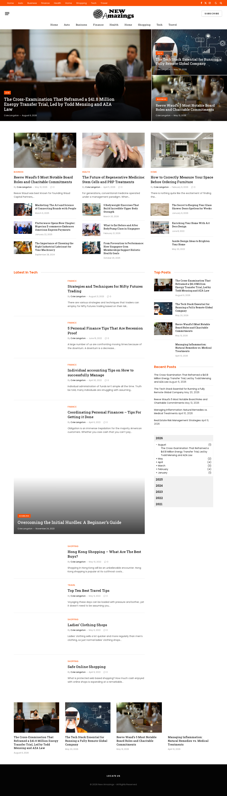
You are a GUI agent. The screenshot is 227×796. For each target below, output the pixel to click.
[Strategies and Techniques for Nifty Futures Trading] (38, 295)
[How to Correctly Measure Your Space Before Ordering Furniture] (182, 150)
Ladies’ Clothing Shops (87, 624)
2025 (159, 479)
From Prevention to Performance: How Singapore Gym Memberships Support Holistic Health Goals (124, 248)
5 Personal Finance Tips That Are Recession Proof (105, 330)
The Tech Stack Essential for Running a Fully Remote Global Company (188, 61)
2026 (159, 438)
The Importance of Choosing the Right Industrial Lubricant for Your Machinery (54, 247)
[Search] (220, 3)
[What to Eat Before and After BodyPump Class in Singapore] (91, 229)
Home (10, 3)
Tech (93, 3)
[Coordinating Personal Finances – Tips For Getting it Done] (38, 421)
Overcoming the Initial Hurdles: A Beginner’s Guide (69, 522)
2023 (159, 492)
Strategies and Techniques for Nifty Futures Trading (105, 289)
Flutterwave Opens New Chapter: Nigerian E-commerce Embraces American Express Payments (55, 226)
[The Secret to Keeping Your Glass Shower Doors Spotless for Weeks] (160, 209)
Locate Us (113, 776)
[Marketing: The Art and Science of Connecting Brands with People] (23, 209)
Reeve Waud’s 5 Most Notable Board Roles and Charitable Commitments (185, 107)
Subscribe (212, 13)
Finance (45, 3)
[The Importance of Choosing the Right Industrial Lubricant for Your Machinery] (23, 247)
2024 (159, 486)
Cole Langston (11, 115)
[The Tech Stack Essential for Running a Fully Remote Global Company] (189, 52)
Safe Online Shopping (87, 666)
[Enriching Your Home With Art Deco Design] (160, 227)
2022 (159, 498)
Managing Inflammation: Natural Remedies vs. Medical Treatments (193, 348)
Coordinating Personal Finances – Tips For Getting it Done (104, 414)
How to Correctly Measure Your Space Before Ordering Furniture (182, 179)
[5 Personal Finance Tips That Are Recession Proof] (38, 337)
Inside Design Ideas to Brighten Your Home (191, 243)
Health (57, 3)
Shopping (81, 3)
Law (7, 92)
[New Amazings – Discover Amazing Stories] (113, 13)
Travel (104, 3)
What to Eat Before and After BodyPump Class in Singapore (122, 227)
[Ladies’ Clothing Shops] (38, 633)
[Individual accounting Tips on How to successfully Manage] (38, 379)
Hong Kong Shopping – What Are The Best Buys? (104, 554)
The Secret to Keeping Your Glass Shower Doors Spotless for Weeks (192, 207)
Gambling (24, 515)
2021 (159, 504)
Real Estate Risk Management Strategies (177, 420)
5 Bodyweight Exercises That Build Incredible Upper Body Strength (121, 208)
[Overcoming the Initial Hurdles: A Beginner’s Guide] (79, 490)
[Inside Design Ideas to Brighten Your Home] (160, 245)
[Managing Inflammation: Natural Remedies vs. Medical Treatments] (163, 348)
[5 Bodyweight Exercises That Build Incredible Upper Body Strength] (91, 209)
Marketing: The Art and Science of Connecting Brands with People (55, 207)
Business (32, 3)
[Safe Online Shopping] (38, 675)
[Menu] (7, 13)
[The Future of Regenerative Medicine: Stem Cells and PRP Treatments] (113, 150)
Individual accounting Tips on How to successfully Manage (101, 372)
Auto (20, 3)
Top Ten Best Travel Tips (88, 590)
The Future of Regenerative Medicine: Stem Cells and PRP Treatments (113, 179)
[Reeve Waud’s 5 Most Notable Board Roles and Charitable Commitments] (189, 98)
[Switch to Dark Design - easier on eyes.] (216, 3)
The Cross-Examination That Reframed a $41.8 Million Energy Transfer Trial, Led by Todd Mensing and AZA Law (59, 104)
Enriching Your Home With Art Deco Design (191, 225)
